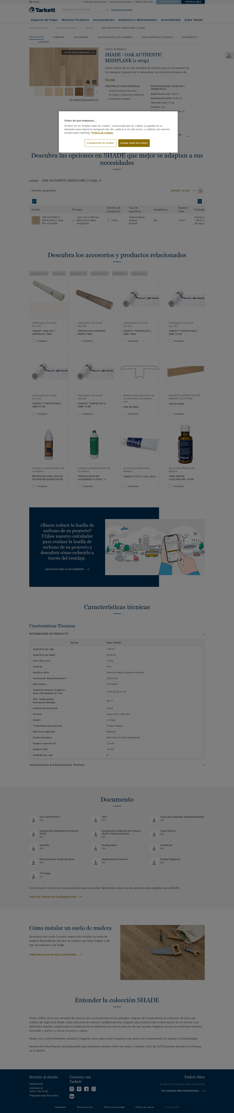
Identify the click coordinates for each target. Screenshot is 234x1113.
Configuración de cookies (100, 143)
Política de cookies (102, 133)
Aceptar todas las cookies (134, 143)
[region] (118, 132)
